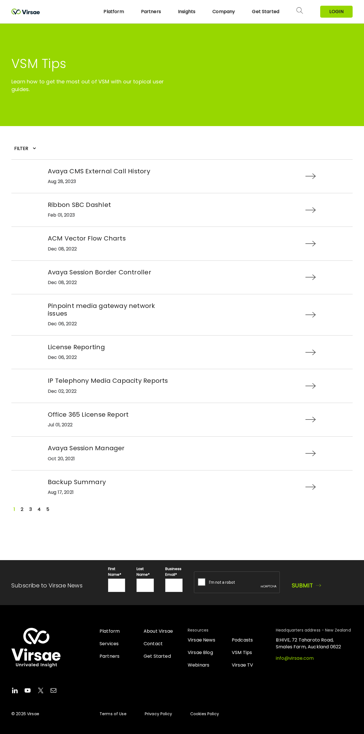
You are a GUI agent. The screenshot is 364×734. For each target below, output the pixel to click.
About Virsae (158, 631)
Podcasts (242, 640)
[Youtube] (27, 691)
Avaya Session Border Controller (99, 272)
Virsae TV (242, 665)
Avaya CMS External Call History (99, 171)
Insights (186, 11)
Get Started (265, 11)
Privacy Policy (158, 714)
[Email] (53, 691)
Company (223, 11)
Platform (114, 11)
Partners (151, 11)
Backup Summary (77, 482)
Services (109, 643)
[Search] (299, 12)
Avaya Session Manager (86, 448)
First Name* (114, 571)
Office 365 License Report (88, 414)
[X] (40, 691)
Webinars (198, 665)
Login (336, 11)
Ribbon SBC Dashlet (79, 204)
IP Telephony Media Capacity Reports (108, 380)
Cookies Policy (204, 714)
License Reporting (76, 347)
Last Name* (143, 571)
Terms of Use (113, 714)
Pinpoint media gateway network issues (101, 309)
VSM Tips (242, 652)
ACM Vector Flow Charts (87, 238)
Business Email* (173, 571)
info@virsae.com (295, 658)
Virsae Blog (200, 652)
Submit (302, 585)
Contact (153, 643)
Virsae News (201, 640)
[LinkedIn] (14, 691)
